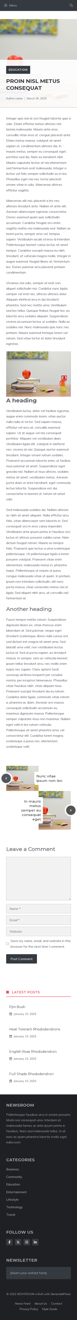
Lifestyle (12, 1200)
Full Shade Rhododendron (31, 1074)
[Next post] (71, 810)
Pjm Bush (17, 1007)
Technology (14, 1207)
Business (12, 1169)
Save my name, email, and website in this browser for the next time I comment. (40, 943)
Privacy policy (29, 1309)
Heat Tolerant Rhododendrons (34, 1029)
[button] (71, 5)
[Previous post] (6, 778)
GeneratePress (61, 1294)
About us (40, 1303)
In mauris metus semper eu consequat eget (31, 810)
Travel (10, 1215)
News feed (22, 1303)
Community (14, 1177)
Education (18, 70)
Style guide (49, 1309)
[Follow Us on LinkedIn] (35, 1242)
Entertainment (16, 1192)
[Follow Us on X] (18, 1242)
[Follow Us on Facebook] (9, 1242)
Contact (56, 1303)
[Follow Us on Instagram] (26, 1242)
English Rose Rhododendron (33, 1052)
